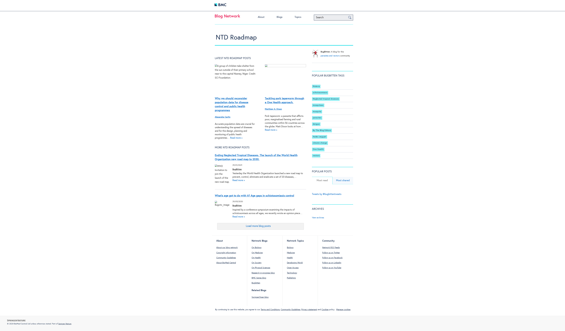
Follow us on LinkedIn (331, 263)
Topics (298, 17)
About (261, 17)
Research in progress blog (263, 273)
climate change (320, 143)
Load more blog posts (258, 226)
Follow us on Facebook (332, 258)
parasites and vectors (330, 56)
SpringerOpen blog (260, 297)
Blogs (279, 17)
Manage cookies (343, 310)
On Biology (256, 248)
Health (290, 258)
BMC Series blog (259, 278)
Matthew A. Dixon (273, 109)
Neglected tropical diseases (326, 99)
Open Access (293, 268)
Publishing (291, 278)
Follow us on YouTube (331, 268)
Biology (290, 248)
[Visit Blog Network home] (227, 17)
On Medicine (257, 253)
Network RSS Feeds (331, 248)
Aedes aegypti (319, 137)
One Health (318, 149)
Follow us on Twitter (331, 253)
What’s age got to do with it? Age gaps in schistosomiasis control (254, 195)
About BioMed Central (226, 263)
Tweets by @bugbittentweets (326, 194)
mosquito (317, 112)
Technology (292, 273)
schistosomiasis (320, 93)
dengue (316, 124)
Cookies (325, 310)
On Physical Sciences (261, 268)
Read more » (236, 138)
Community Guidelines (226, 258)
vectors (316, 156)
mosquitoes (318, 105)
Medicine (291, 253)
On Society (256, 263)
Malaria (316, 86)
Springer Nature (64, 324)
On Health (256, 258)
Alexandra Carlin (222, 117)
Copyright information (226, 253)
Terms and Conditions (270, 310)
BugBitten (237, 169)
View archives (318, 218)
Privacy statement (309, 310)
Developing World (295, 263)
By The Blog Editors (322, 130)
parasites (317, 118)
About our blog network (227, 248)
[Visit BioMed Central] (220, 5)
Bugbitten (256, 283)
